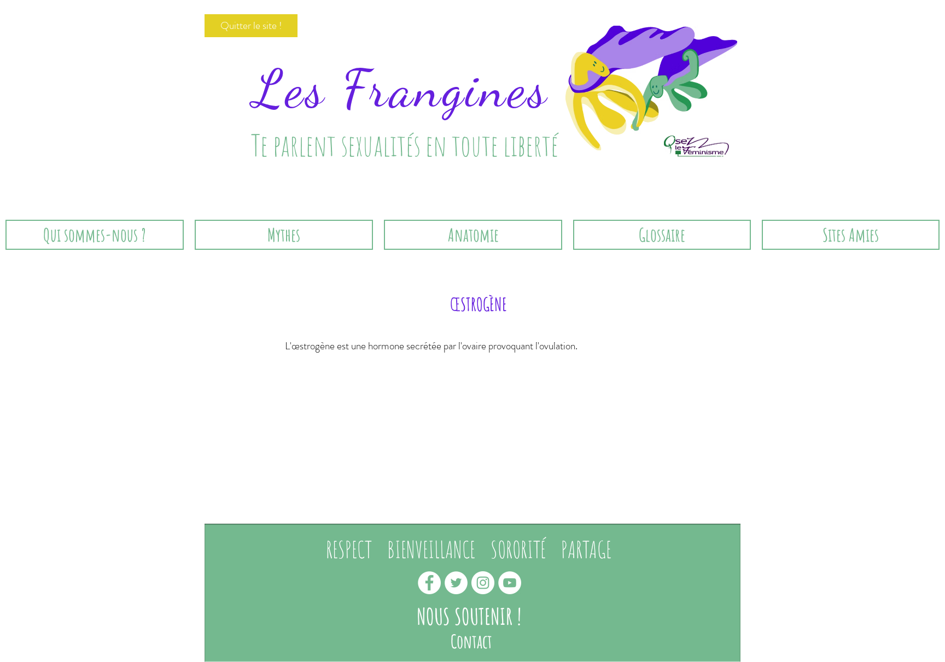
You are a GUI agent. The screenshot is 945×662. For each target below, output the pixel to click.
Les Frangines (401, 88)
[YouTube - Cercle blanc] (509, 582)
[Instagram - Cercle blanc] (482, 582)
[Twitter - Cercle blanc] (456, 582)
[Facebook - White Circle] (429, 582)
